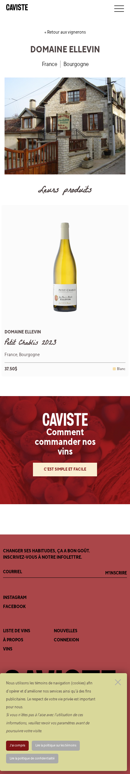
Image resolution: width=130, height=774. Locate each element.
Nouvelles (65, 631)
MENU (119, 8)
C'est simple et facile (65, 469)
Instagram (15, 597)
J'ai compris (17, 745)
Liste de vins (16, 631)
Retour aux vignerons (66, 32)
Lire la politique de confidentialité (32, 758)
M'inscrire (116, 573)
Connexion (66, 640)
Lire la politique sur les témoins (55, 745)
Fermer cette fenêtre (118, 682)
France (49, 64)
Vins (7, 649)
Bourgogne (76, 64)
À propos (13, 640)
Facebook (14, 607)
